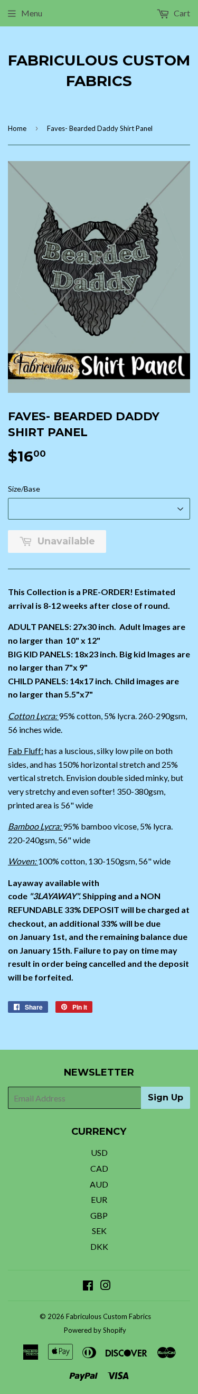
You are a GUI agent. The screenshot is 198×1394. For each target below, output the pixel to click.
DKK (99, 1246)
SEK (99, 1231)
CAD (99, 1168)
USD (99, 1152)
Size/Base (24, 488)
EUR (99, 1199)
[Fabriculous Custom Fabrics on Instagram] (105, 1286)
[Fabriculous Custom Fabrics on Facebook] (87, 1286)
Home (17, 128)
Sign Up (165, 1097)
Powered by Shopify (95, 1330)
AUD (99, 1184)
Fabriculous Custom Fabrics (99, 70)
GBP (99, 1215)
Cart (181, 13)
